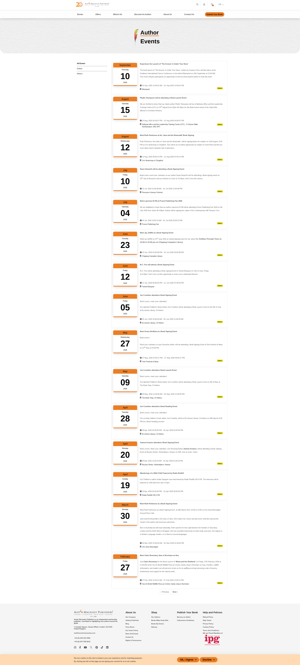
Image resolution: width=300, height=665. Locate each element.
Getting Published (132, 620)
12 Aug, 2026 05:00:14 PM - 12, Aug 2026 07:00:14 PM (163, 157)
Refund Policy (208, 617)
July (125, 170)
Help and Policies (212, 612)
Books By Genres (157, 624)
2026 (125, 82)
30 (125, 516)
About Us (131, 612)
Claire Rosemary (150, 562)
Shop (154, 612)
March (125, 505)
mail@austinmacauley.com (84, 633)
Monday (125, 448)
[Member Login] (204, 4)
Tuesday (125, 238)
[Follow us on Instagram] (75, 647)
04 (125, 213)
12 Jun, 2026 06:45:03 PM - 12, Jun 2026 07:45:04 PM (163, 283)
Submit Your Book (214, 14)
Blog (127, 624)
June (125, 234)
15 (125, 110)
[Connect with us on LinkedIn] (107, 647)
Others (79, 74)
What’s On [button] (117, 14)
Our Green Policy (132, 630)
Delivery (154, 627)
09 (125, 382)
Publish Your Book (187, 612)
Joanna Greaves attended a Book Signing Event (159, 442)
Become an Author (184, 617)
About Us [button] (167, 14)
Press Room (130, 627)
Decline (207, 659)
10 (125, 76)
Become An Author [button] (142, 14)
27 (125, 343)
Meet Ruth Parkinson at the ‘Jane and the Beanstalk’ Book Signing (167, 135)
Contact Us (189, 14)
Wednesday (125, 141)
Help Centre (207, 620)
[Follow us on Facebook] (80, 647)
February (125, 556)
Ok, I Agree (186, 659)
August (125, 99)
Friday (125, 175)
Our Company (131, 617)
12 (125, 147)
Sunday (125, 479)
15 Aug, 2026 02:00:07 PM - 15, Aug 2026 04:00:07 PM (163, 120)
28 (125, 418)
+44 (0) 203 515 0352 (82, 638)
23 (125, 245)
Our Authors (155, 617)
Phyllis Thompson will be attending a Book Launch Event (163, 98)
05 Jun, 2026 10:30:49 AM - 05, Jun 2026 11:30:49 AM (162, 319)
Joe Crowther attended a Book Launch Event (158, 370)
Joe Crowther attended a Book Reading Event (158, 406)
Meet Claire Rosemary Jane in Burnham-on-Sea (159, 555)
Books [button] (80, 14)
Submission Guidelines (185, 620)
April (125, 407)
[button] (211, 4)
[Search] (197, 4)
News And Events (132, 634)
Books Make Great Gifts (159, 620)
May (125, 332)
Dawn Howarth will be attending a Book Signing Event (162, 169)
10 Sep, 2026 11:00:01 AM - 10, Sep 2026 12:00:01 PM (163, 85)
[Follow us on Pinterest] (97, 647)
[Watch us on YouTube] (86, 647)
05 (125, 307)
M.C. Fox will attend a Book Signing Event (157, 265)
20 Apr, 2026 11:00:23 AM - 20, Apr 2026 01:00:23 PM (162, 461)
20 (125, 454)
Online (79, 69)
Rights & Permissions (133, 640)
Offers (98, 14)
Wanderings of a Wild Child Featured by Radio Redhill (162, 473)
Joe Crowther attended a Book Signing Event (158, 295)
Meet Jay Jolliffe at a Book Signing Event (156, 233)
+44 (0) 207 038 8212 (82, 641)
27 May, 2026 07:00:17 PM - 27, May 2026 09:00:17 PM (163, 358)
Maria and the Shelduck (185, 562)
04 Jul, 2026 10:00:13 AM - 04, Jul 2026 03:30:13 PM (162, 220)
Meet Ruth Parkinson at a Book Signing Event (158, 504)
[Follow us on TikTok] (102, 647)
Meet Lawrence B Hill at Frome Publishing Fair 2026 (161, 201)
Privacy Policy (208, 624)
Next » (175, 592)
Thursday (125, 70)
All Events (81, 63)
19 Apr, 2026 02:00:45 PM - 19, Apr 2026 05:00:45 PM (162, 491)
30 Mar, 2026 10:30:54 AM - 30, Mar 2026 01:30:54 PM (163, 543)
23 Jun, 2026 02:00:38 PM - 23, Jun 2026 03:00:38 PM (163, 252)
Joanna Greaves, (190, 449)
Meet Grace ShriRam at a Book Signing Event (158, 331)
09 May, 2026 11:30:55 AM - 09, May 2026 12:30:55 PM (163, 394)
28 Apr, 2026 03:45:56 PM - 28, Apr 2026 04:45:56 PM (162, 430)
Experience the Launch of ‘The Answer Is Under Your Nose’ (164, 64)
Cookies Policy (208, 627)
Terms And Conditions (211, 630)
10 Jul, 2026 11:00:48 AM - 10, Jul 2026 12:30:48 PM (162, 188)
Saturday (125, 104)
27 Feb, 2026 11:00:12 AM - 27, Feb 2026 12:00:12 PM (163, 580)
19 (125, 485)
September (125, 65)
